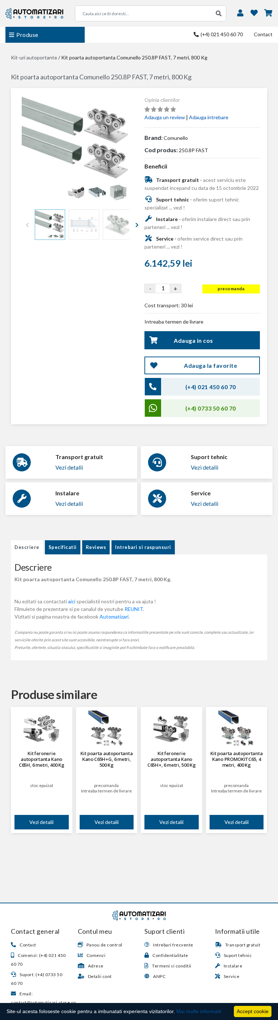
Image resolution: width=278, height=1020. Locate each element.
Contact (263, 34)
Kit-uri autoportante (34, 57)
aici (71, 601)
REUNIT (134, 609)
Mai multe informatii (198, 1011)
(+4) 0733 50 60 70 (210, 408)
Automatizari (114, 616)
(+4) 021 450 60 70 (221, 34)
